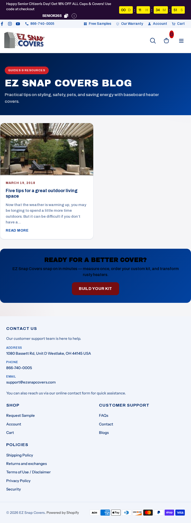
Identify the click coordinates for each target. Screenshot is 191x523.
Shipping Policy (19, 455)
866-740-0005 (19, 367)
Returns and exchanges (26, 463)
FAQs (103, 415)
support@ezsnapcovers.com (31, 382)
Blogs (104, 432)
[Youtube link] (18, 24)
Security (13, 489)
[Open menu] (181, 41)
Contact (106, 424)
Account (13, 424)
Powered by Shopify (63, 512)
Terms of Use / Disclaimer (28, 472)
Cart (10, 432)
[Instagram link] (10, 24)
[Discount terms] (74, 15)
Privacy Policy (18, 480)
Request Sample (20, 415)
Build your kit (95, 288)
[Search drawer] (153, 41)
